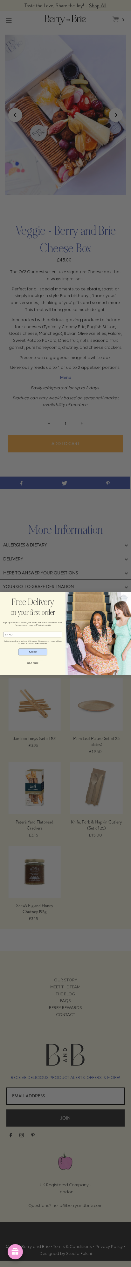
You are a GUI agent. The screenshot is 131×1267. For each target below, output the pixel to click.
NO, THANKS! (32, 663)
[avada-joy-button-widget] (15, 1251)
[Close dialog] (4, 596)
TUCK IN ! (33, 652)
